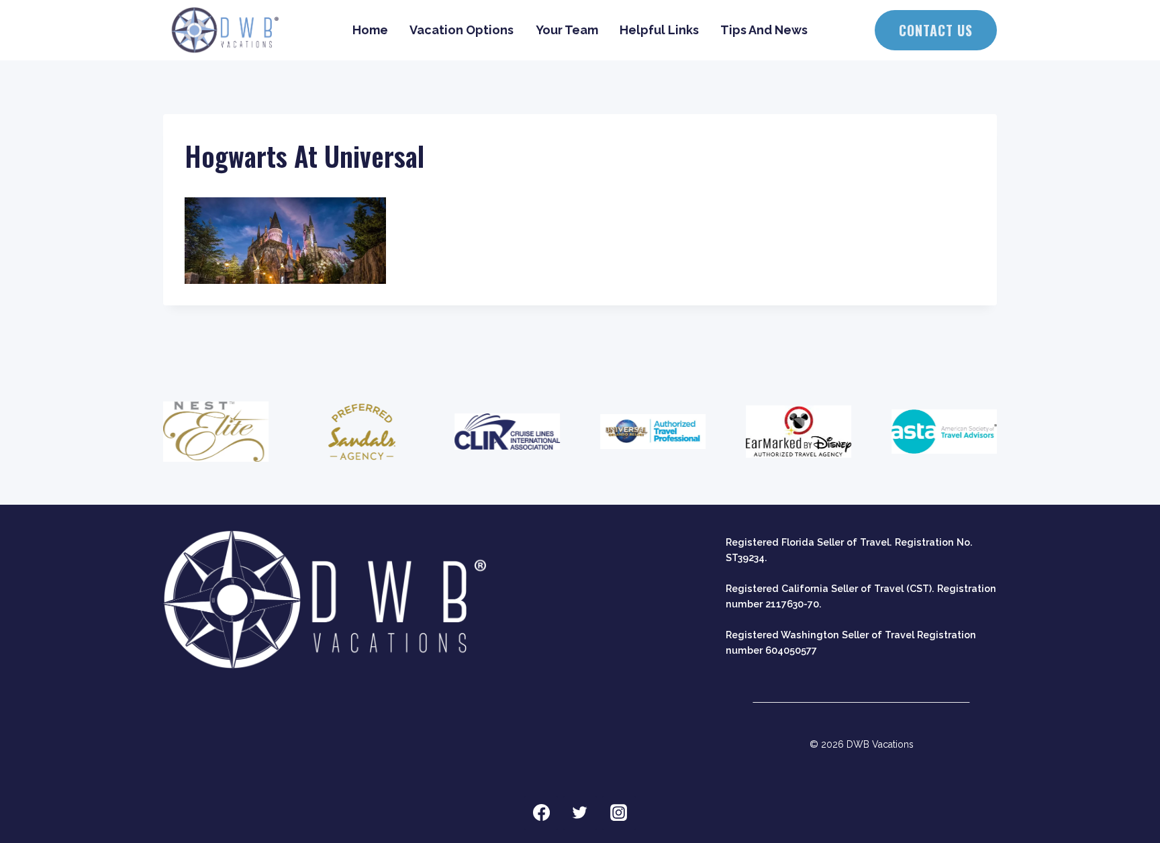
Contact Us (936, 30)
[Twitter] (580, 813)
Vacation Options (461, 30)
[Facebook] (541, 813)
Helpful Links (659, 30)
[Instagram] (619, 813)
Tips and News (764, 30)
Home (370, 30)
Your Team (567, 30)
